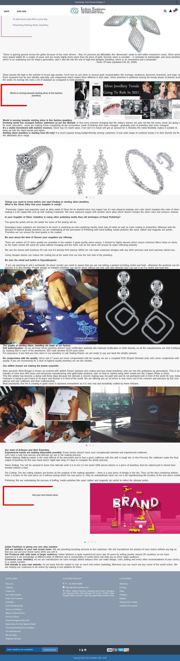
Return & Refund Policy (15, 613)
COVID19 (9, 602)
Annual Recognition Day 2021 (18, 620)
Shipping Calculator (13, 639)
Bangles (123, 598)
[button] (86, 197)
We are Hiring (11, 635)
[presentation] (5, 168)
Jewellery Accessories (129, 606)
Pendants (123, 595)
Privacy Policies (12, 617)
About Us (9, 584)
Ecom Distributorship (14, 606)
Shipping (9, 587)
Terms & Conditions (14, 609)
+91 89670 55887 (75, 584)
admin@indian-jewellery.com (77, 587)
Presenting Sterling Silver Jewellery (20, 628)
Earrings (123, 587)
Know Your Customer (14, 598)
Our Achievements (13, 631)
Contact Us (10, 591)
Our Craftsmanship (13, 595)
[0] (174, 11)
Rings (122, 591)
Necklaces (124, 584)
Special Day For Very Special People (21, 624)
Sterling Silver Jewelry (129, 602)
